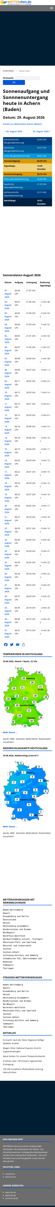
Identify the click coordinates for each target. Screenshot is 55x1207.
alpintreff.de (10, 1195)
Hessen (6, 923)
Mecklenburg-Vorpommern (16, 926)
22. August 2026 (8, 531)
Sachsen (7, 949)
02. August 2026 (8, 305)
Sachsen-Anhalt (11, 952)
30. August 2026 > (41, 131)
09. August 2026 (8, 384)
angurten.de (10, 1192)
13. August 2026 (8, 429)
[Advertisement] (27, 38)
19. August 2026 (8, 497)
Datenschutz (10, 1177)
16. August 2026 (8, 463)
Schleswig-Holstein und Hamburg (20, 955)
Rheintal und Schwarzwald (17, 945)
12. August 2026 (8, 418)
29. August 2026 (8, 611)
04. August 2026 (8, 327)
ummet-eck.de (11, 1198)
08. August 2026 (8, 373)
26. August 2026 (8, 577)
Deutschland (9, 919)
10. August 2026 (8, 395)
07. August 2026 (8, 361)
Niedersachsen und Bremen (17, 929)
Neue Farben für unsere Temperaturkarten (24, 1056)
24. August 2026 (8, 554)
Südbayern (8, 965)
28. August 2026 (8, 599)
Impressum (10, 1174)
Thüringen (8, 968)
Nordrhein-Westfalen (14, 936)
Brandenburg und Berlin (16, 916)
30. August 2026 (8, 622)
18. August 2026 (8, 486)
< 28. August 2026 (13, 131)
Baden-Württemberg (13, 910)
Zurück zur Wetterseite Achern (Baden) (22, 124)
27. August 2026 (8, 588)
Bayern (6, 913)
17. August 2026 (8, 475)
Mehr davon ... (10, 732)
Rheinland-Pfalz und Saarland (19, 942)
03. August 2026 (8, 316)
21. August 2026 (8, 520)
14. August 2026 (8, 441)
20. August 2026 (8, 509)
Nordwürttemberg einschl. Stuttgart (23, 939)
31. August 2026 (8, 633)
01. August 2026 (8, 293)
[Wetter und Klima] (27, 3)
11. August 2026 (8, 407)
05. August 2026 (8, 339)
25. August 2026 (8, 565)
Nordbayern (9, 932)
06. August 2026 (8, 350)
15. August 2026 (8, 452)
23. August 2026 (8, 543)
